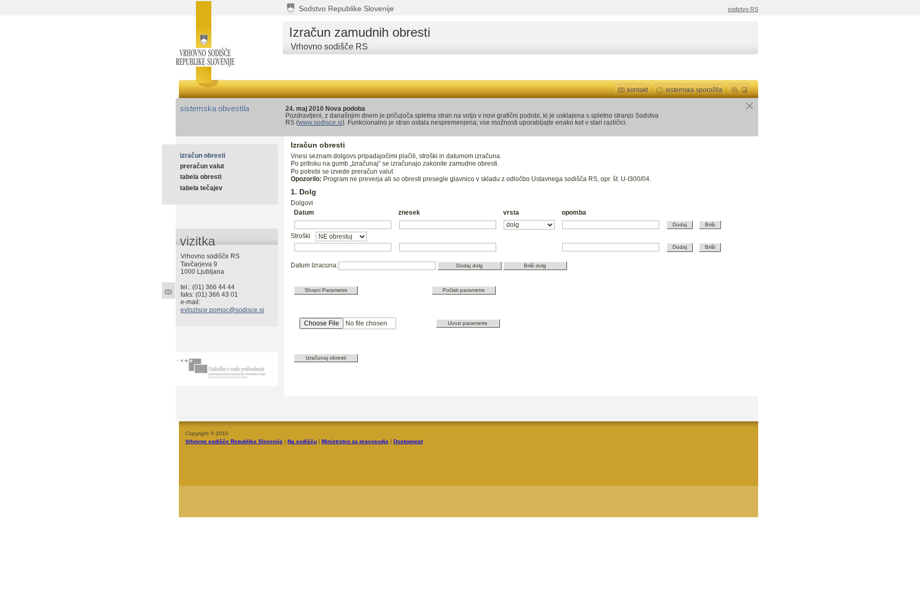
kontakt (637, 90)
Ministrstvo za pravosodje (355, 441)
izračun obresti (202, 155)
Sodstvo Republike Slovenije (346, 9)
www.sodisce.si (320, 122)
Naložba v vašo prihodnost (227, 369)
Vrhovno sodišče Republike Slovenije (204, 41)
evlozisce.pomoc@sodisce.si (222, 310)
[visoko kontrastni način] (745, 89)
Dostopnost (408, 441)
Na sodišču (302, 441)
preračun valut (202, 166)
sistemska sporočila (694, 90)
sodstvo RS (743, 9)
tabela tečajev (201, 188)
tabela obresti (200, 177)
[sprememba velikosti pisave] (734, 89)
